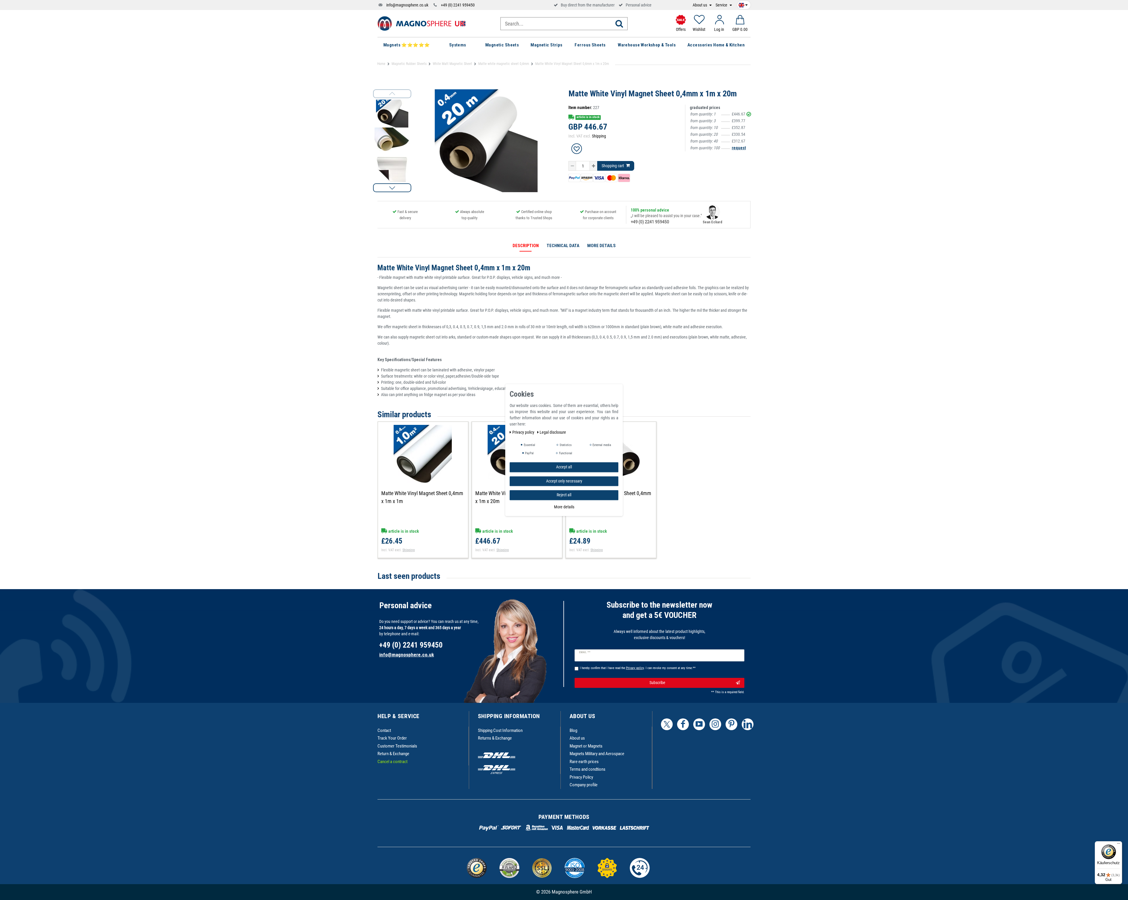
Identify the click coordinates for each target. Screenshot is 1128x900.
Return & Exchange (393, 753)
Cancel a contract (392, 761)
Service (722, 5)
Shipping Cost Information (500, 730)
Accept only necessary (564, 480)
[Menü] (1118, 844)
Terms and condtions (587, 769)
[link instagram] (715, 724)
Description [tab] (526, 245)
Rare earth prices (584, 761)
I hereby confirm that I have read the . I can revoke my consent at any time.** (638, 668)
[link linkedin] (747, 724)
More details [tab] (601, 245)
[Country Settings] (743, 4)
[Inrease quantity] (593, 166)
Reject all (564, 494)
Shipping (599, 136)
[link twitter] (667, 724)
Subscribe (657, 682)
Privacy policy (523, 432)
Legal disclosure (553, 432)
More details (564, 506)
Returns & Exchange (495, 738)
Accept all (564, 467)
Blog (573, 730)
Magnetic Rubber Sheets (409, 64)
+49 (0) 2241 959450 (458, 5)
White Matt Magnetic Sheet (452, 64)
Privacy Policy (581, 777)
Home (381, 64)
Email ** (584, 652)
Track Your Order (392, 738)
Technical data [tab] (563, 245)
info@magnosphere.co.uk (407, 5)
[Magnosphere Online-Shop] (421, 23)
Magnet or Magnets (586, 746)
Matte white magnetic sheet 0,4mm (503, 64)
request (739, 147)
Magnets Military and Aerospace (597, 753)
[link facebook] (683, 724)
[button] (392, 187)
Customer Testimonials (397, 746)
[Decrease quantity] (572, 166)
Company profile (583, 784)
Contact (384, 730)
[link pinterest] (731, 724)
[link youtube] (699, 724)
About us (700, 5)
